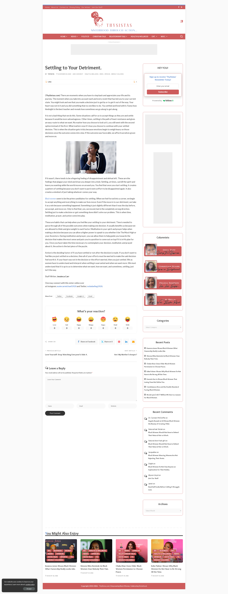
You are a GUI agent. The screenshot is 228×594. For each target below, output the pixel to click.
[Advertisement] (114, 49)
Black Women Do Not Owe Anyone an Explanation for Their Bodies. (162, 468)
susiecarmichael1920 (66, 286)
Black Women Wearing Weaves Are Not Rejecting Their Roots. (163, 456)
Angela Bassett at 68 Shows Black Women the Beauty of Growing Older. (164, 422)
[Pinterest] (119, 342)
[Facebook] (178, 7)
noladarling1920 (94, 286)
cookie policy (30, 584)
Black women (50, 198)
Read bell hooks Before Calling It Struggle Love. (163, 488)
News (101, 74)
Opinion (107, 74)
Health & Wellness (91, 74)
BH (49, 551)
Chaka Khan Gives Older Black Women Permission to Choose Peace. (129, 569)
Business (58, 551)
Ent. (173, 551)
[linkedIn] (126, 342)
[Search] (181, 36)
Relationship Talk (127, 554)
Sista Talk (52, 557)
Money (68, 551)
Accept (29, 589)
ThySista (51, 74)
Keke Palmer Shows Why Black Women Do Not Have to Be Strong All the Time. (166, 569)
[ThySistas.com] (114, 21)
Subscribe (163, 92)
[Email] (133, 342)
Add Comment (78, 74)
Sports (64, 557)
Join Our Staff (153, 478)
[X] (181, 7)
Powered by (157, 101)
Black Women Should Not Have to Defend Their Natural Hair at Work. (163, 433)
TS (72, 557)
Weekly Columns (117, 74)
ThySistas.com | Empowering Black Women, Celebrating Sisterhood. (123, 586)
